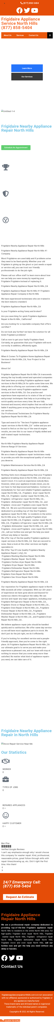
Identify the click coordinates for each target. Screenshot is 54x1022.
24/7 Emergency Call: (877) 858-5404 (22, 884)
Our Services (27, 77)
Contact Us (33, 35)
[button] (27, 867)
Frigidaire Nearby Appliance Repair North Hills (26, 128)
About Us (7, 35)
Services (20, 35)
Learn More (27, 68)
